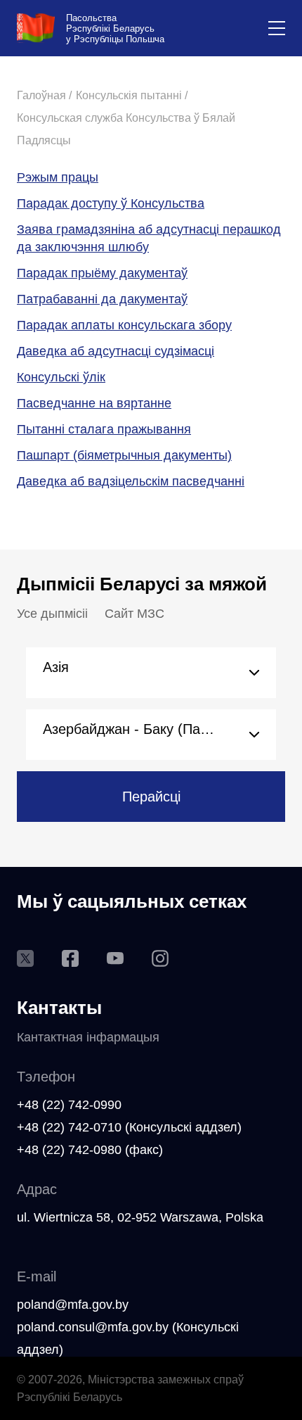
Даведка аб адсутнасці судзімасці (115, 351)
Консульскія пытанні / (132, 95)
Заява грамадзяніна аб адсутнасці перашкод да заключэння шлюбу (149, 238)
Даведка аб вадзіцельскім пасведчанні (130, 481)
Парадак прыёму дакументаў (102, 273)
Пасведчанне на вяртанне (94, 403)
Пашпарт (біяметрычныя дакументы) (124, 455)
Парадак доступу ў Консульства (110, 203)
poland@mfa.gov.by (73, 1305)
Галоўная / (44, 95)
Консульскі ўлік (61, 377)
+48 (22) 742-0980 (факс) (90, 1150)
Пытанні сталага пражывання (104, 429)
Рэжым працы (57, 177)
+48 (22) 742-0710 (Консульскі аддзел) (129, 1127)
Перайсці (151, 796)
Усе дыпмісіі (52, 614)
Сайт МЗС (134, 614)
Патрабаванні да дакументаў (102, 299)
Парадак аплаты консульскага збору (124, 325)
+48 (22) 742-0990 (69, 1105)
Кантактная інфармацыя (88, 1037)
